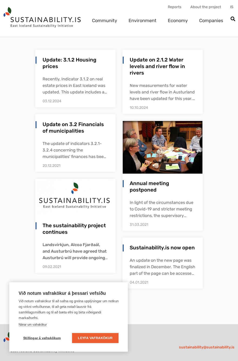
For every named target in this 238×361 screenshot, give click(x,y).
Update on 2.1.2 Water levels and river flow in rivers (157, 66)
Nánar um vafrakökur (33, 324)
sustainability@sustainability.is (207, 347)
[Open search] (233, 19)
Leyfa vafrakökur (95, 338)
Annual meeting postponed (149, 186)
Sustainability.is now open (162, 247)
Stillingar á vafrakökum (42, 338)
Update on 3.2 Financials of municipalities (73, 127)
